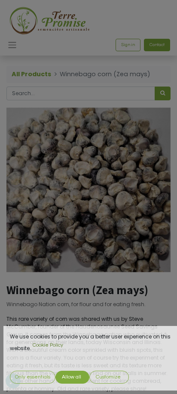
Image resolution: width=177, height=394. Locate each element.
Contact (157, 45)
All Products (31, 74)
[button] (32, 377)
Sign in (128, 45)
